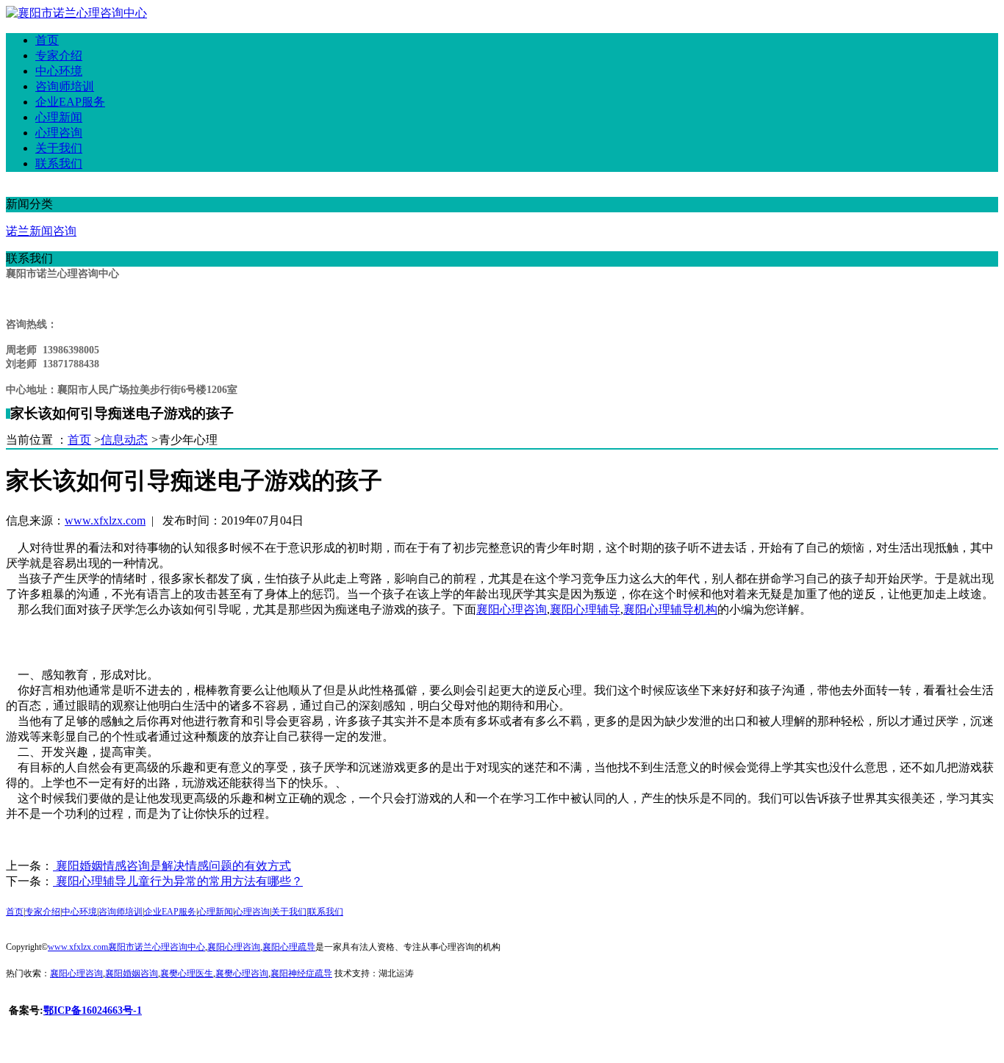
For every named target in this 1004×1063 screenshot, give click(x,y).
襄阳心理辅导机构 (670, 609)
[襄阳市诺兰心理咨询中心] (76, 13)
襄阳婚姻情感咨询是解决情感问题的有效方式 (172, 866)
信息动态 (124, 439)
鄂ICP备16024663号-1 (92, 1010)
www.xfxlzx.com (105, 520)
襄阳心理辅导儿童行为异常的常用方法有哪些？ (178, 881)
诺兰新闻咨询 (41, 231)
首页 (79, 439)
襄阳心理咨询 (511, 609)
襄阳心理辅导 (585, 609)
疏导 (288, 947)
